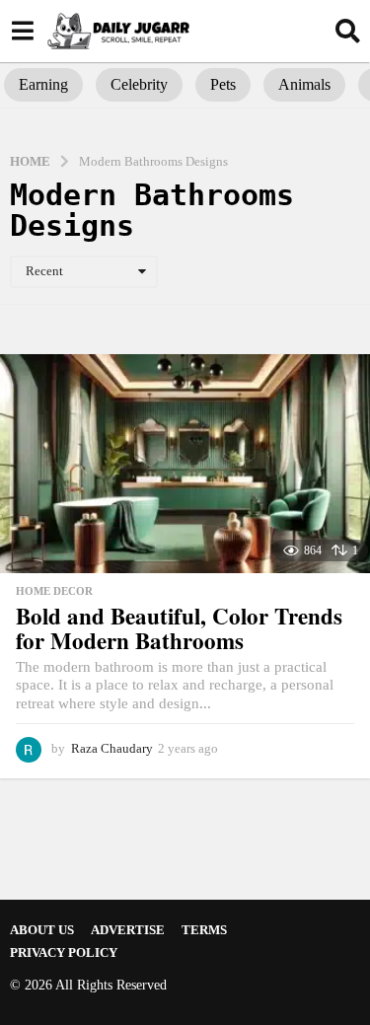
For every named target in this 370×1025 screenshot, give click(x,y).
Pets (223, 84)
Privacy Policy (63, 952)
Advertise (128, 929)
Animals (304, 84)
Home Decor (54, 591)
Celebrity (139, 84)
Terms (204, 929)
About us (42, 929)
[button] (22, 30)
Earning (43, 84)
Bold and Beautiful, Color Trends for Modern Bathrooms (179, 628)
